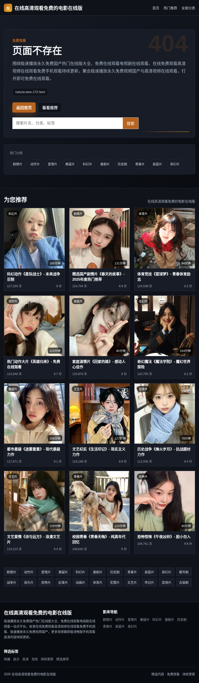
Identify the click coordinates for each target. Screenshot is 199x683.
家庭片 (157, 164)
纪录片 (63, 582)
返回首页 (24, 108)
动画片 (80, 582)
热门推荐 (170, 8)
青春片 (140, 164)
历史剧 (122, 164)
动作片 (35, 164)
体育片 (97, 582)
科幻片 (87, 164)
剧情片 (17, 164)
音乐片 (28, 582)
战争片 (11, 582)
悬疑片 (70, 164)
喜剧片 (105, 164)
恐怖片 (46, 582)
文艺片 (132, 582)
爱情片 (52, 164)
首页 (155, 8)
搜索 (130, 124)
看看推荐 (50, 108)
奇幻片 (175, 164)
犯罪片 (115, 582)
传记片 (149, 582)
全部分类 (188, 8)
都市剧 (184, 572)
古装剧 (184, 582)
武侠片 (166, 582)
